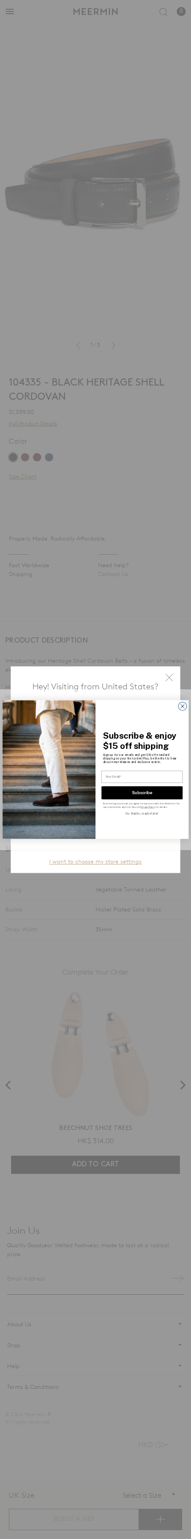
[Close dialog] (183, 706)
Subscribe (142, 792)
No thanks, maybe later (142, 813)
